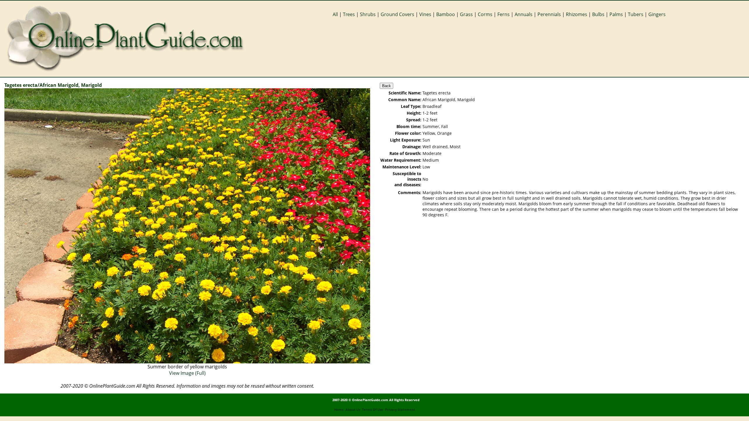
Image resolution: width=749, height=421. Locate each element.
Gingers (657, 14)
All (335, 14)
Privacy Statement (400, 410)
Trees (349, 14)
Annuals (523, 14)
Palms (616, 14)
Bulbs (598, 14)
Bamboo (445, 14)
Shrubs (368, 14)
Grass (466, 14)
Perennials (549, 14)
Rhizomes (576, 14)
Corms (485, 14)
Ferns (503, 14)
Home (339, 410)
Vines (425, 14)
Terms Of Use (372, 410)
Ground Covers (397, 14)
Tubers (635, 14)
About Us (353, 410)
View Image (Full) (187, 373)
